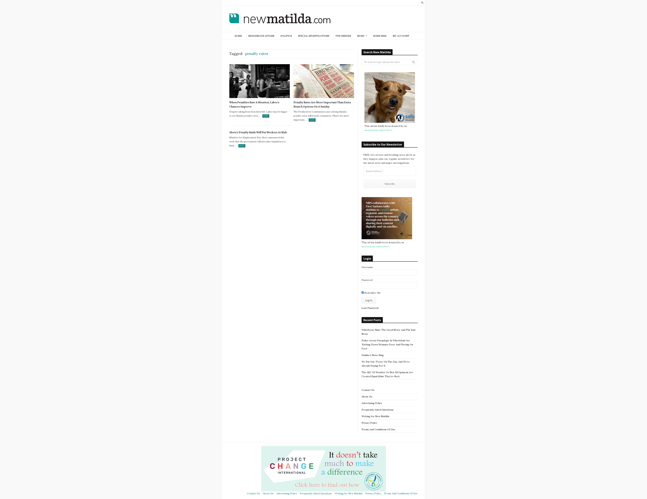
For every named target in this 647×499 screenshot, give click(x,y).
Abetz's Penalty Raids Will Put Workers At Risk (258, 132)
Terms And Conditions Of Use (378, 429)
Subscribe (380, 35)
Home (238, 35)
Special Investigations (313, 35)
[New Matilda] (279, 19)
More (265, 116)
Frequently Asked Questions (377, 409)
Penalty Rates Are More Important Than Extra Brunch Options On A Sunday (322, 104)
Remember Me (372, 292)
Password (367, 280)
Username (367, 267)
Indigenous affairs (261, 35)
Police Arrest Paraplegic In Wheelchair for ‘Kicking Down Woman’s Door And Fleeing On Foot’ (387, 344)
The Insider (343, 35)
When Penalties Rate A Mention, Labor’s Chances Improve (254, 104)
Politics (286, 35)
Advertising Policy (372, 403)
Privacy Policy (369, 422)
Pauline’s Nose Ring (373, 355)
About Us (367, 396)
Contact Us (368, 390)
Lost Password (370, 307)
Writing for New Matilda (375, 416)
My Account (401, 35)
